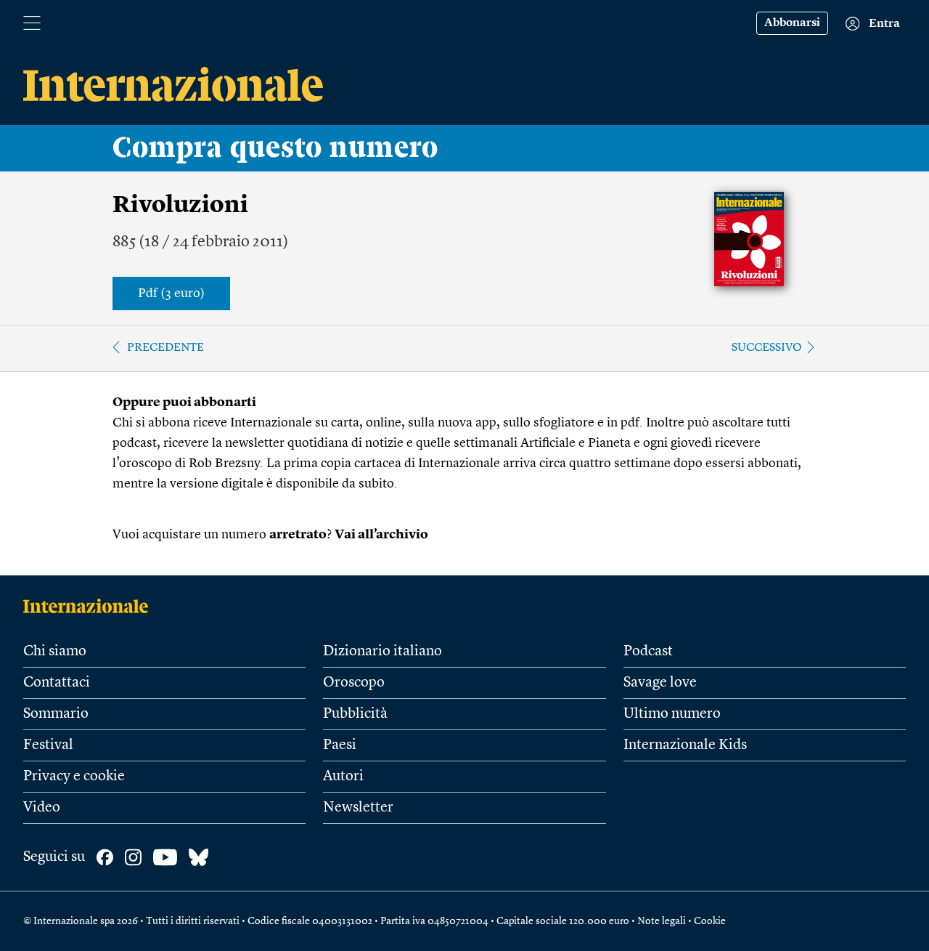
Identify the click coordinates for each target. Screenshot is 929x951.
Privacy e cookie (74, 776)
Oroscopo (354, 683)
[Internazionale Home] (90, 606)
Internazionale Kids (685, 745)
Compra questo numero (275, 148)
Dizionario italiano (382, 651)
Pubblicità (355, 714)
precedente (165, 348)
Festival (48, 745)
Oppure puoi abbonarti (184, 402)
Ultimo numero (672, 714)
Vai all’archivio (381, 534)
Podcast (648, 651)
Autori (343, 776)
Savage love (660, 683)
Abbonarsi (792, 23)
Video (41, 808)
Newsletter (358, 808)
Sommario (56, 714)
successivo (767, 348)
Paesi (339, 745)
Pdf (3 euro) (171, 293)
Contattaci (56, 683)
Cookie (710, 921)
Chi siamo (54, 651)
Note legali (661, 921)
